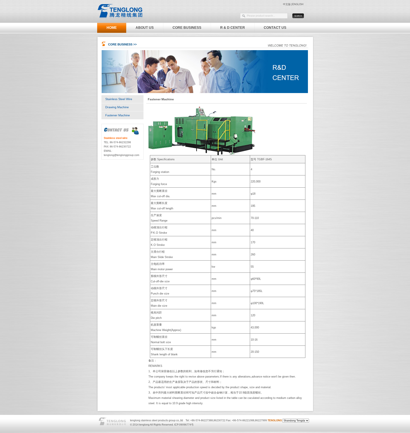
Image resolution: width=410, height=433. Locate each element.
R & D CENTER (232, 27)
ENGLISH (297, 4)
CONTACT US (275, 27)
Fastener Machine (117, 115)
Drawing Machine (117, 107)
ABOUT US (145, 27)
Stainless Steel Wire (118, 99)
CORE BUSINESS (187, 27)
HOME (112, 27)
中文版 (287, 4)
